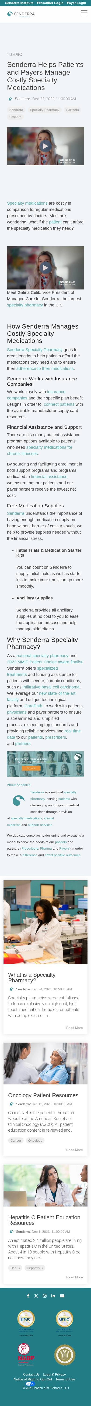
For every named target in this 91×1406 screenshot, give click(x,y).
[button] (84, 12)
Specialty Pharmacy (44, 110)
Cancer (15, 1140)
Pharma (46, 848)
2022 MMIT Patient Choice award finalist (44, 662)
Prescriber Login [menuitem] (50, 3)
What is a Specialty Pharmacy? (32, 978)
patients (68, 441)
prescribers (55, 737)
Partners (72, 110)
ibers (34, 848)
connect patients (59, 404)
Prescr (26, 848)
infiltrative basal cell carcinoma (51, 687)
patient (55, 222)
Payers (64, 848)
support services (40, 825)
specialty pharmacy (25, 305)
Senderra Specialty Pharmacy (35, 349)
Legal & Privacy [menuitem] (54, 1374)
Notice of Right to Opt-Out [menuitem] (33, 1379)
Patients (15, 117)
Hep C (15, 1268)
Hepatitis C (35, 1268)
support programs (32, 470)
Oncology (35, 1140)
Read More (74, 1028)
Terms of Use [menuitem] (65, 1379)
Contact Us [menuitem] (31, 1374)
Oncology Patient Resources (43, 1095)
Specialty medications (27, 203)
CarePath (33, 706)
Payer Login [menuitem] (76, 3)
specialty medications (26, 818)
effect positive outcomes (62, 855)
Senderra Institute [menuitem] (19, 3)
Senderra (22, 99)
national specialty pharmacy (42, 655)
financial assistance (49, 476)
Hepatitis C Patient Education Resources (44, 1220)
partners (23, 743)
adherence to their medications (45, 368)
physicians (17, 712)
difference (30, 855)
